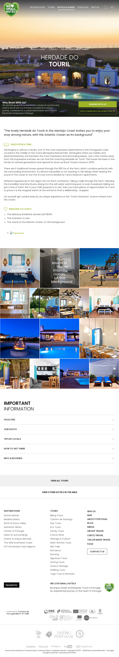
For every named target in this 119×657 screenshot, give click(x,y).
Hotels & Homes (66, 7)
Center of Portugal (14, 531)
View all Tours (59, 480)
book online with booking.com (96, 111)
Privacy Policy (30, 650)
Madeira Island (11, 519)
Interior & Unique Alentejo (17, 538)
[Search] (106, 7)
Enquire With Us (97, 104)
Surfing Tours (57, 562)
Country (53, 49)
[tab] (59, 419)
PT (112, 7)
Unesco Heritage (59, 566)
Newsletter (11, 585)
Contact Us (97, 551)
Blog (90, 523)
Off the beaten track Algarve (19, 546)
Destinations (37, 7)
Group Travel (95, 531)
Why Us (95, 7)
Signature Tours (58, 558)
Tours (51, 7)
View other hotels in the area (59, 492)
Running (54, 554)
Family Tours (57, 531)
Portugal (83, 7)
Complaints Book (58, 650)
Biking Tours (56, 515)
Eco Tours (55, 527)
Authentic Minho (13, 527)
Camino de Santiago (61, 519)
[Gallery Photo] (99, 268)
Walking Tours (57, 569)
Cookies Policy (43, 650)
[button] (59, 419)
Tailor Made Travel (98, 539)
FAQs (90, 543)
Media (90, 526)
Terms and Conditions (14, 650)
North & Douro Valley (15, 523)
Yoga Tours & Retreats (62, 573)
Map (89, 515)
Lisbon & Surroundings (16, 534)
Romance (55, 550)
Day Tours (55, 523)
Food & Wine (57, 534)
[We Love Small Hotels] (11, 9)
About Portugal (97, 519)
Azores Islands (11, 515)
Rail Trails (55, 546)
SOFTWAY (72, 653)
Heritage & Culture (60, 538)
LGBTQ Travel (95, 535)
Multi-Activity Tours (60, 542)
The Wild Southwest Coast (18, 542)
